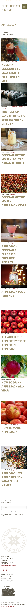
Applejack (14, 61)
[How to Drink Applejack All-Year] (14, 366)
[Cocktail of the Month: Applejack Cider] (14, 183)
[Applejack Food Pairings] (14, 276)
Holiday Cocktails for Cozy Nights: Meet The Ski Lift (11, 73)
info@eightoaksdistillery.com (8, 565)
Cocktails (6, 32)
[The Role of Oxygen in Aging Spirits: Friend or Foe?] (14, 94)
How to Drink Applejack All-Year (12, 387)
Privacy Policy (5, 606)
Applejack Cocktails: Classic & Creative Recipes (9, 254)
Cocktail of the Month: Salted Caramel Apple (13, 159)
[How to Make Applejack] (14, 412)
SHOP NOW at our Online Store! (14, 0)
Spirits (6, 36)
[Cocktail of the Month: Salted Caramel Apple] (14, 139)
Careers (12, 606)
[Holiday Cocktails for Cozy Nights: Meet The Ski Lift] (14, 49)
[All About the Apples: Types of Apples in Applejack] (14, 321)
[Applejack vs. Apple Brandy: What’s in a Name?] (14, 457)
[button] (24, 6)
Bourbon (20, 106)
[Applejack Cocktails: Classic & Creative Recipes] (14, 230)
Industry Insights (8, 34)
